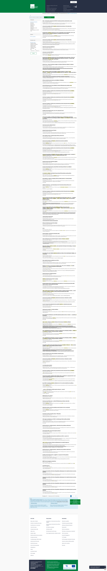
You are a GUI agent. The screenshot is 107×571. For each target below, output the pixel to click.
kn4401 (45, 68)
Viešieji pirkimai (33, 27)
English (69, 13)
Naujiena (32, 24)
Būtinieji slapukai (34, 503)
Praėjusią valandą (33, 43)
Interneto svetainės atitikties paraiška (68, 541)
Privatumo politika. (65, 501)
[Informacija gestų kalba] (74, 7)
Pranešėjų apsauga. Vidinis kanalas (36, 539)
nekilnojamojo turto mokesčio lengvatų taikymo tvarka (60, 446)
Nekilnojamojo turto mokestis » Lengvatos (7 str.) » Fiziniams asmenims (53, 447)
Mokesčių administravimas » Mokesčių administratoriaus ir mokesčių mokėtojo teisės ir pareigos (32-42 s (59, 328)
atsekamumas (51, 220)
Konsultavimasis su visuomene (35, 525)
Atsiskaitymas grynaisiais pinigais (67, 523)
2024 (32, 28)
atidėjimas (44, 76)
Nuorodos (63, 545)
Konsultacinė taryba (34, 551)
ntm (43, 446)
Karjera (32, 549)
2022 (32, 22)
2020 (45, 319)
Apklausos (32, 555)
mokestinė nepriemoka (53, 76)
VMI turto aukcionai (65, 533)
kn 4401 (43, 68)
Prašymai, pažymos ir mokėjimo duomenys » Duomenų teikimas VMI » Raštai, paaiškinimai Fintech (62, 145)
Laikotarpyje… (32, 48)
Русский (71, 13)
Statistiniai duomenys (34, 543)
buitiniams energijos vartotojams (52, 68)
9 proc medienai (58, 69)
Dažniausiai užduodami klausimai (67, 525)
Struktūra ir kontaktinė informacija (36, 523)
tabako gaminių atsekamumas (46, 220)
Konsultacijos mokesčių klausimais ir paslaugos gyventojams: (36, 562)
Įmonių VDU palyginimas (66, 535)
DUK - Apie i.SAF (46, 393)
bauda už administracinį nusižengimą (46, 350)
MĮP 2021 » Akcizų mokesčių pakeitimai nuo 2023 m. (62, 288)
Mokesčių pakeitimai (67, 295)
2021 (32, 23)
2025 (32, 25)
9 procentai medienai (50, 69)
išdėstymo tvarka (62, 76)
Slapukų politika (59, 501)
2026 (45, 270)
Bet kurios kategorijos (33, 21)
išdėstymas (47, 76)
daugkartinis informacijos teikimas (46, 327)
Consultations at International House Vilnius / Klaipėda (53, 522)
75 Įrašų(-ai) (44, 496)
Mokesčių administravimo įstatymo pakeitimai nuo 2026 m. (51, 44)
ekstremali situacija (67, 76)
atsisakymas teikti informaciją (54, 327)
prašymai (50, 76)
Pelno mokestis (51, 250)
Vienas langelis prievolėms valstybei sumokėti (53, 533)
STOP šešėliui (64, 537)
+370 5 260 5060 (33, 563)
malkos (47, 68)
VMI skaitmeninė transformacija (51, 531)
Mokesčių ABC (64, 527)
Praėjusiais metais (33, 47)
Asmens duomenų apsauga (35, 545)
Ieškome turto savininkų (66, 543)
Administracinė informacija (35, 541)
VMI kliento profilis (49, 529)
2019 (48, 295)
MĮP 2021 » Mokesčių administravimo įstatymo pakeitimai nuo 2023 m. (65, 301)
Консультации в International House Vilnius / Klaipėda (53, 525)
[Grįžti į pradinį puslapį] (30, 15)
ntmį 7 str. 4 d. (45, 446)
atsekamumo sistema (55, 220)
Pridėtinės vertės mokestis (53, 270)
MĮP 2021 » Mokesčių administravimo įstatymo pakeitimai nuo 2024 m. (65, 30)
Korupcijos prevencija (34, 537)
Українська (75, 13)
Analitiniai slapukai (54, 503)
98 (75, 496)
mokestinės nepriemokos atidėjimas (54, 203)
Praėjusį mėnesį (32, 46)
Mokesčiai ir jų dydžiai (65, 521)
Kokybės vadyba (33, 533)
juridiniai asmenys (58, 76)
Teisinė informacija (33, 527)
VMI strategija (33, 553)
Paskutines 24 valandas (34, 44)
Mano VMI (36, 567)
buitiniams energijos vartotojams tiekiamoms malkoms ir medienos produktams (65, 68)
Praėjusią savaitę (33, 45)
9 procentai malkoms (45, 69)
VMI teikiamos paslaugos (50, 527)
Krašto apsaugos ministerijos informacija (68, 539)
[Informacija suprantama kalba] (76, 7)
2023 (32, 26)
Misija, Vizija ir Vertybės (34, 521)
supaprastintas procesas (53, 350)
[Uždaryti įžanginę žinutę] (105, 566)
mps (59, 203)
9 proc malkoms (54, 69)
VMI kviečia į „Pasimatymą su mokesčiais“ (68, 531)
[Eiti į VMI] (34, 6)
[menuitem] (52, 5)
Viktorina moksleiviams (65, 529)
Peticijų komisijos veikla (34, 529)
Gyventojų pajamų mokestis (34, 30)
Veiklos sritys (33, 531)
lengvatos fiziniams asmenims (51, 446)
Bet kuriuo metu (32, 42)
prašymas (44, 203)
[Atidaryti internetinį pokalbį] (105, 569)
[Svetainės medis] (76, 5)
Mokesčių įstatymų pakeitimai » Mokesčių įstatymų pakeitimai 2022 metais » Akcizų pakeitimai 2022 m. (59, 108)
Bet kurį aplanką (32, 36)
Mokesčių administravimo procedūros (36, 535)
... (74, 496)
